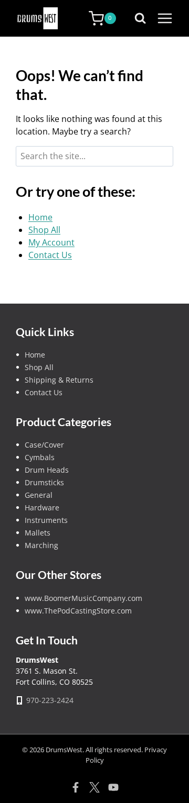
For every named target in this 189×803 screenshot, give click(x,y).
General (38, 495)
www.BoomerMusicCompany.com (83, 598)
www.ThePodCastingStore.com (78, 611)
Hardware (42, 507)
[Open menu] (164, 18)
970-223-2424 (50, 700)
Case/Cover (44, 445)
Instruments (46, 520)
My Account (51, 242)
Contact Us (50, 255)
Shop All (44, 230)
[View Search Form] (142, 18)
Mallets (37, 533)
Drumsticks (44, 482)
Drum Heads (47, 470)
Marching (41, 545)
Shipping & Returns (59, 380)
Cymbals (40, 457)
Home (40, 217)
